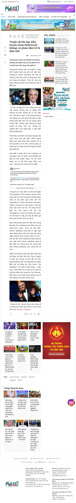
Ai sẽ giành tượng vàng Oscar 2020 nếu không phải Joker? (22, 336)
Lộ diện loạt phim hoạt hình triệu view (21, 358)
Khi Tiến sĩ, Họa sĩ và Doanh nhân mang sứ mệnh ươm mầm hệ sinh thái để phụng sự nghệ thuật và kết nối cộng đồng (61, 67)
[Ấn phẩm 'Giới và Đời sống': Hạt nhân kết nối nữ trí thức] (49, 41)
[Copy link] (5, 47)
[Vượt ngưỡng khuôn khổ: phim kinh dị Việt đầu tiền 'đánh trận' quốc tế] (35, 348)
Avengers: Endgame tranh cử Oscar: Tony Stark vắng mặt (9, 337)
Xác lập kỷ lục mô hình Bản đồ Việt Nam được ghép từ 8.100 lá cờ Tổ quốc (9, 435)
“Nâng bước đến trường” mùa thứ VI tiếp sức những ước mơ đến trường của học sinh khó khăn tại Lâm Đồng (62, 52)
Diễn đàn (18, 36)
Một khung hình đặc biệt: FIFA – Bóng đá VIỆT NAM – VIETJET (22, 434)
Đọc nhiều (49, 35)
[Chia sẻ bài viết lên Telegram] (5, 54)
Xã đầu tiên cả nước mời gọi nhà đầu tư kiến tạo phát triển (22, 404)
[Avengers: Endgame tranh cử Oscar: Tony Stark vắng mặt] (10, 325)
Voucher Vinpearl (48, 116)
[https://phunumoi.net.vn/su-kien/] (5, 62)
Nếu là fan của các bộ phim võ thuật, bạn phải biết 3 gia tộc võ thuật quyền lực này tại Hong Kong (9, 363)
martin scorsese (14, 377)
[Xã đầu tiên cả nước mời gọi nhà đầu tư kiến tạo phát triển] (22, 394)
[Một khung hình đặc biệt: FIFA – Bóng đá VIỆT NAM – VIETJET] (22, 423)
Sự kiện (3, 17)
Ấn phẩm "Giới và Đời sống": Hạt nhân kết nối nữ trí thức (62, 41)
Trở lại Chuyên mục (10, 314)
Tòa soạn (52, 462)
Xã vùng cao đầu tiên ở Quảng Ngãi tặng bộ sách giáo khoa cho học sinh (61, 80)
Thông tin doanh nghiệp (27, 462)
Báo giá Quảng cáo (41, 462)
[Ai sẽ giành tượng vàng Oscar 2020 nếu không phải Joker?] (22, 325)
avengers (24, 377)
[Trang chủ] (2, 14)
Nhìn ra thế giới (44, 17)
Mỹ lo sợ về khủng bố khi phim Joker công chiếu (34, 336)
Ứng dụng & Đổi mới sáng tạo (27, 17)
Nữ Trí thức (11, 17)
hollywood (13, 380)
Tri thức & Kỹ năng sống (59, 17)
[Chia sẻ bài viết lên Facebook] (5, 51)
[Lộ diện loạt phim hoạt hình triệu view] (22, 348)
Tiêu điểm (14, 36)
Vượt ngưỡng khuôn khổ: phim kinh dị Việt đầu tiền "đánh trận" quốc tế (34, 362)
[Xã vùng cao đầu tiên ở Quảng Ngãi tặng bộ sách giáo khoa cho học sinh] (49, 80)
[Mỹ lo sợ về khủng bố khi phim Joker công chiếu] (35, 325)
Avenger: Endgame (23, 309)
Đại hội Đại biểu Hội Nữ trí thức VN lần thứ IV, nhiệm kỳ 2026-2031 (32, 36)
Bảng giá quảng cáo (55, 1)
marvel (20, 380)
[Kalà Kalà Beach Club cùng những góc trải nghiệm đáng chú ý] (35, 394)
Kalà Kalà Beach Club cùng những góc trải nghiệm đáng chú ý (34, 405)
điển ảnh (31, 377)
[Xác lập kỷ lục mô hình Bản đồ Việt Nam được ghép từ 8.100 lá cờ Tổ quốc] (10, 423)
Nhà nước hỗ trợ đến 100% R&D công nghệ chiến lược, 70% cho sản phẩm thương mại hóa (9, 408)
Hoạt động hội (22, 36)
